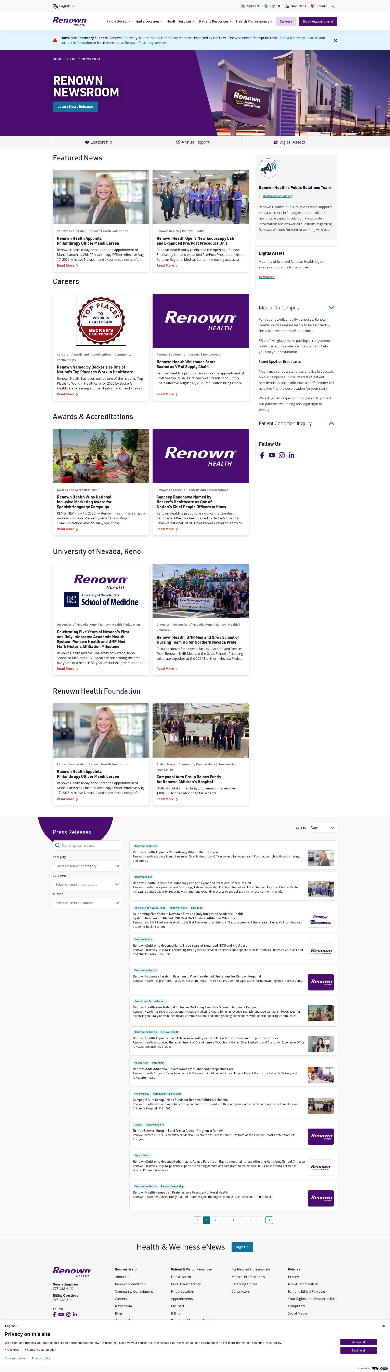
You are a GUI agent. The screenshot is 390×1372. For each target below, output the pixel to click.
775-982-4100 (63, 1288)
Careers (286, 21)
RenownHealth (213, 354)
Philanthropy (166, 764)
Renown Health (168, 231)
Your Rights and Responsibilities (312, 1298)
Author (58, 894)
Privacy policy (41, 1358)
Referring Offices (244, 1284)
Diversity (163, 624)
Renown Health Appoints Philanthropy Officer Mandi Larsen (175, 852)
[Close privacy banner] (383, 1326)
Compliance (297, 1306)
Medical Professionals (248, 1277)
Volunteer (164, 630)
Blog (118, 1313)
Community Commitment (134, 1291)
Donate (321, 6)
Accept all (358, 1342)
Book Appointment (318, 21)
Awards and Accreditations (91, 354)
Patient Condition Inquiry (285, 423)
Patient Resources (214, 21)
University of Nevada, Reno (77, 624)
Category (59, 857)
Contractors (241, 1291)
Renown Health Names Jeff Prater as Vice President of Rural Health (180, 1192)
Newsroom (123, 1306)
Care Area (60, 875)
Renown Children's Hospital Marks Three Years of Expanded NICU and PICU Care (190, 945)
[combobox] (87, 845)
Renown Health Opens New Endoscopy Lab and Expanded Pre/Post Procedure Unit (192, 883)
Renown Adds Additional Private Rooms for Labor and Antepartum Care (183, 1069)
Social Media (297, 1313)
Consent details (15, 1358)
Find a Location (147, 21)
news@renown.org (277, 196)
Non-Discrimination (303, 1284)
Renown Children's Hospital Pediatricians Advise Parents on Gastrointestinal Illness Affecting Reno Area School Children (219, 1161)
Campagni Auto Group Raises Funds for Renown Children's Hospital (181, 1100)
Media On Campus (279, 307)
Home (57, 59)
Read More (101, 265)
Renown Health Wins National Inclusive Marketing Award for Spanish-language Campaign (196, 1007)
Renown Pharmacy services (146, 42)
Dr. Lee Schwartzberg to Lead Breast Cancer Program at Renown (178, 1131)
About (71, 59)
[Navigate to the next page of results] (269, 1220)
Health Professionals (252, 21)
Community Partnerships (197, 764)
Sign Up (242, 1247)
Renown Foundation (130, 1284)
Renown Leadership (71, 231)
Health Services (179, 21)
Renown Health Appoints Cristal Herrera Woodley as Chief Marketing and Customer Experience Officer (205, 1038)
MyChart (253, 6)
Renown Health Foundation (108, 231)
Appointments (182, 1298)
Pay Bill (275, 6)
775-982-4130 (63, 1299)
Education (132, 624)
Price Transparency (186, 1284)
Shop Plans (298, 6)
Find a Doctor (117, 21)
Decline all (358, 1350)
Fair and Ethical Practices (306, 1291)
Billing (176, 1313)
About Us (122, 1277)
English (10, 1326)
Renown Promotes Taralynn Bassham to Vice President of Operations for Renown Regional (197, 976)
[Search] (333, 6)
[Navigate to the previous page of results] (197, 1220)
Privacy (293, 1277)
